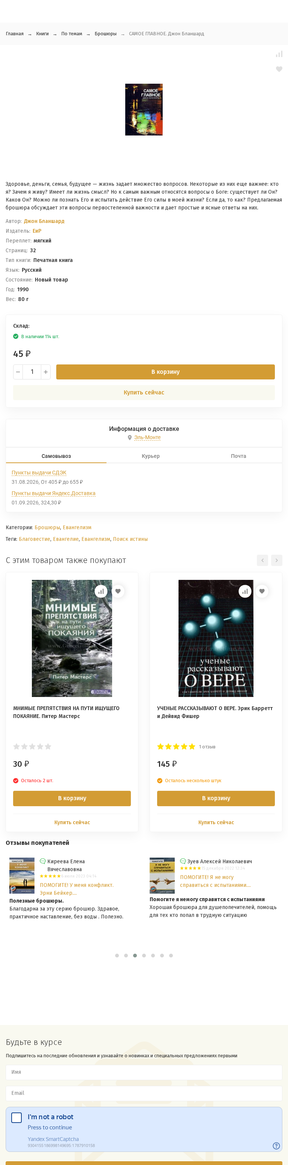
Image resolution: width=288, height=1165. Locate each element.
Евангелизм (77, 527)
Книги (42, 33)
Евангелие (66, 539)
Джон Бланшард (44, 221)
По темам (71, 33)
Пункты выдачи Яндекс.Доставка (54, 493)
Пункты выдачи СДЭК (39, 473)
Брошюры (105, 33)
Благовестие (34, 539)
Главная (15, 33)
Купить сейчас (144, 392)
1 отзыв (207, 747)
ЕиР (37, 231)
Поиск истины (130, 539)
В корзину (166, 371)
